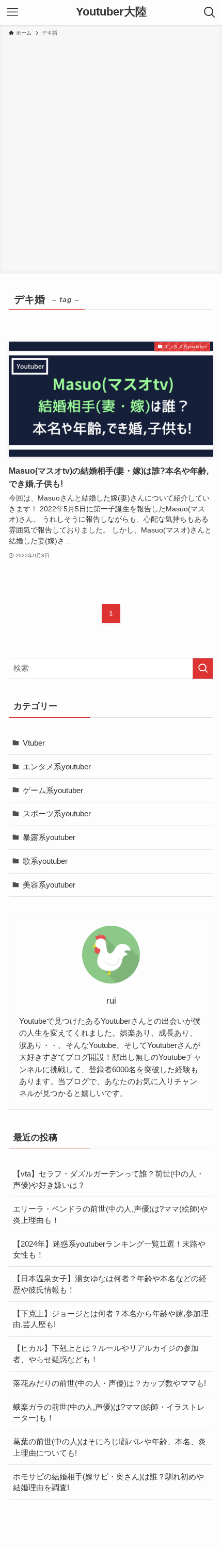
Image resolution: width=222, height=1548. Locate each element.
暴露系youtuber (49, 837)
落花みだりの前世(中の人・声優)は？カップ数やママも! (109, 1383)
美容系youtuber (49, 884)
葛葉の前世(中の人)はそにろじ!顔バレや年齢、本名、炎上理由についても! (109, 1447)
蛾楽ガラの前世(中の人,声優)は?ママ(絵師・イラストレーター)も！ (109, 1412)
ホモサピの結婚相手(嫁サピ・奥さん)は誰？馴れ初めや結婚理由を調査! (108, 1482)
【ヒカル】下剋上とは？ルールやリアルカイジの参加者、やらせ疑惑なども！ (106, 1354)
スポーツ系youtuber (57, 813)
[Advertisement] (111, 153)
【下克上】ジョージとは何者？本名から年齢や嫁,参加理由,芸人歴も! (111, 1319)
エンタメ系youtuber (57, 766)
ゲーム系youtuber (53, 790)
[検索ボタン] (209, 12)
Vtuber (34, 742)
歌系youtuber (45, 861)
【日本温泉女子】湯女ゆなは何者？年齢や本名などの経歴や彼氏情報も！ (110, 1284)
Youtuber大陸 (111, 12)
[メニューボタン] (12, 12)
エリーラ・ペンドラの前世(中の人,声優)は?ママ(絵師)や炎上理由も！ (110, 1214)
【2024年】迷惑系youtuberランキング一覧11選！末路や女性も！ (109, 1249)
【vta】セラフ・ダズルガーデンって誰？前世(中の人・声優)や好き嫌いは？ (108, 1179)
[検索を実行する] (203, 668)
